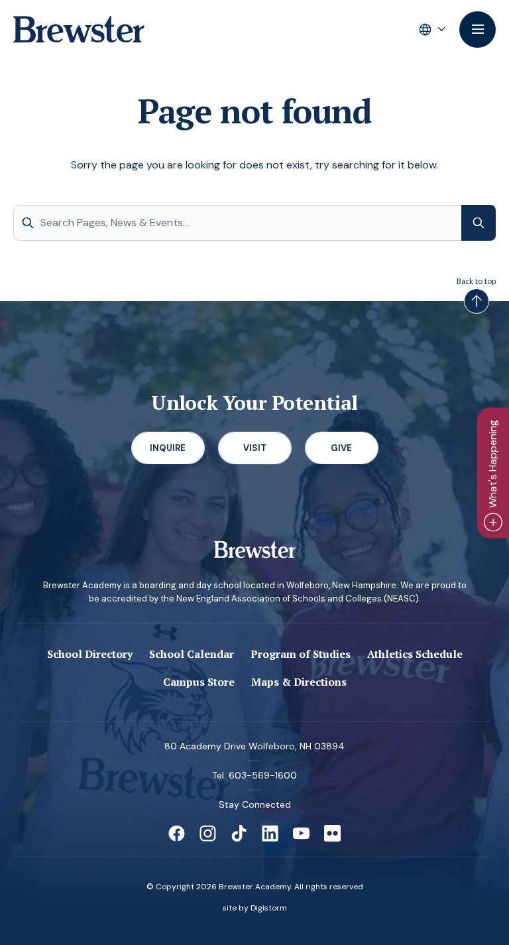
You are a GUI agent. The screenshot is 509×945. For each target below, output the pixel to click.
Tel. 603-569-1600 (254, 775)
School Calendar (191, 654)
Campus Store (199, 681)
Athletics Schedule (415, 654)
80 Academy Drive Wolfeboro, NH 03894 (254, 746)
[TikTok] (239, 833)
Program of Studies (301, 654)
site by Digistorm (255, 908)
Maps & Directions (299, 681)
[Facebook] (176, 833)
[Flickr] (332, 833)
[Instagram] (207, 833)
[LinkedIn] (270, 833)
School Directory (90, 654)
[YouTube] (301, 833)
